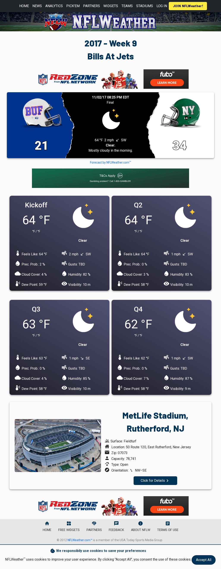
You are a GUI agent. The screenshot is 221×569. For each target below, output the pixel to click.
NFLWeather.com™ (80, 540)
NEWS (37, 6)
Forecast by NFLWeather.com (110, 162)
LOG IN (161, 6)
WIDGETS (110, 6)
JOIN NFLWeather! (188, 6)
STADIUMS (144, 6)
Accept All (203, 560)
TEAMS (127, 6)
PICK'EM (73, 6)
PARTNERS (91, 6)
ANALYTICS (54, 6)
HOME (24, 6)
